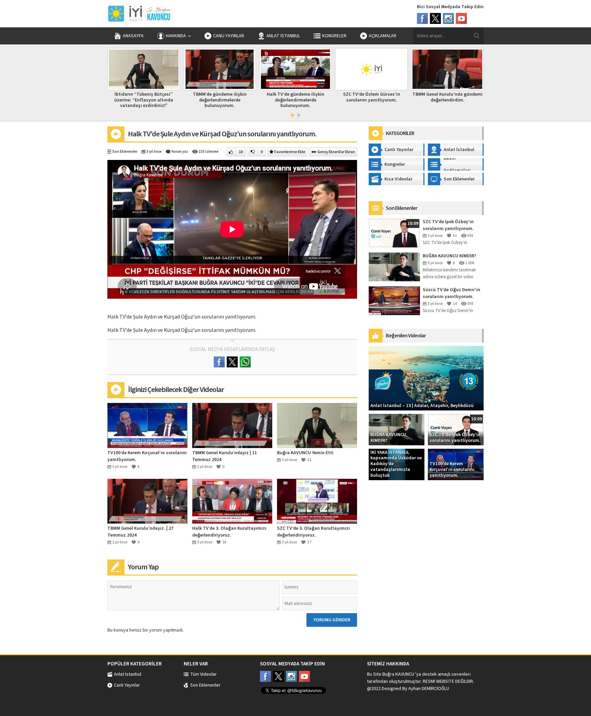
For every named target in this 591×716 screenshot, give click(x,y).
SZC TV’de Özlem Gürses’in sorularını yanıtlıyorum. (371, 97)
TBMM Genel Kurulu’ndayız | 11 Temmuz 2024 (224, 456)
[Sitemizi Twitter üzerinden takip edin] (278, 676)
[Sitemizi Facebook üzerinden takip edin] (265, 676)
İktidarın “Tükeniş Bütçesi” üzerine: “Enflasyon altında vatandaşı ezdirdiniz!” (143, 100)
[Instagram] (448, 18)
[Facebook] (422, 18)
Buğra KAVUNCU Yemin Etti (305, 452)
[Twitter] (435, 18)
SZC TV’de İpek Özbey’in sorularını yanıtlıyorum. (448, 225)
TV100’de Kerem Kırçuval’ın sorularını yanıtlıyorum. (147, 456)
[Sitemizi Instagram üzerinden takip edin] (291, 676)
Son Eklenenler (124, 151)
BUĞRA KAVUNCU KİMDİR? (449, 256)
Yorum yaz (179, 151)
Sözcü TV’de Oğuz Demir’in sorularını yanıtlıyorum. (451, 293)
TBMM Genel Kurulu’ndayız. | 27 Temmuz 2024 (140, 532)
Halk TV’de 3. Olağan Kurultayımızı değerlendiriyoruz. (229, 532)
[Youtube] (461, 18)
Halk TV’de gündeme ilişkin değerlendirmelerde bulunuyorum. (295, 100)
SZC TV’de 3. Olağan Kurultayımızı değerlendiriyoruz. (313, 532)
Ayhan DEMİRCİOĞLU (428, 688)
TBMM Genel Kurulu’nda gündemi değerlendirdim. (447, 97)
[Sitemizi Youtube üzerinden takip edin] (304, 676)
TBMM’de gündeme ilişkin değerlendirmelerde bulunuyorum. (220, 100)
